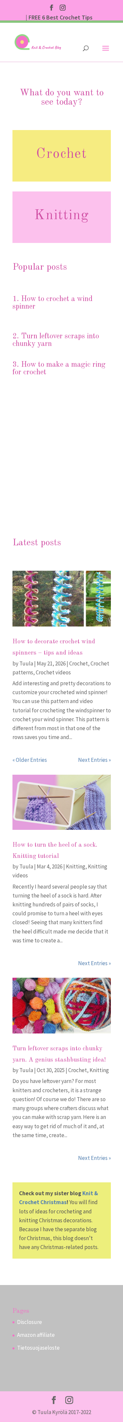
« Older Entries (29, 759)
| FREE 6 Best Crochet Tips (59, 18)
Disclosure (29, 1322)
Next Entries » (94, 759)
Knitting (61, 215)
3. (16, 364)
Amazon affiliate (36, 1334)
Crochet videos (53, 672)
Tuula (26, 663)
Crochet (61, 154)
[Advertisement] (61, 463)
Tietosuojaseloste (38, 1347)
